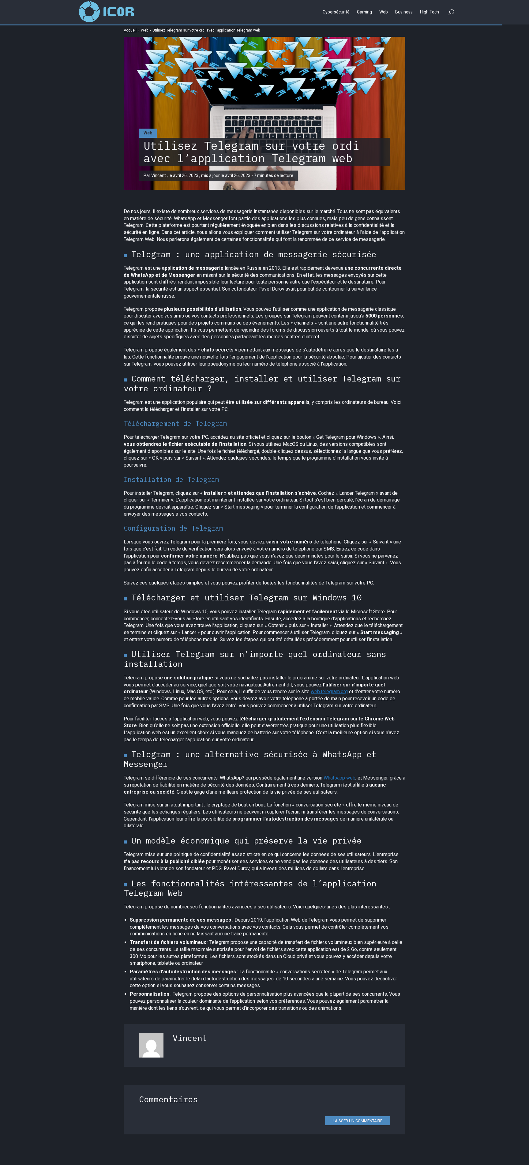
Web (148, 132)
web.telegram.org (329, 691)
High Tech (429, 11)
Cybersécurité (336, 11)
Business (404, 11)
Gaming (364, 11)
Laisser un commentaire (357, 1120)
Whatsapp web (339, 778)
